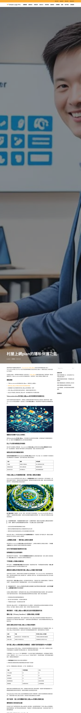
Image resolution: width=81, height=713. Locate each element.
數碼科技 (30, 4)
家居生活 (41, 4)
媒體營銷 (25, 4)
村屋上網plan (33, 374)
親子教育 (67, 4)
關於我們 (56, 1)
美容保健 (47, 4)
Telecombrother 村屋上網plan (28, 367)
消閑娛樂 (72, 4)
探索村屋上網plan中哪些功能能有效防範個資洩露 (19, 385)
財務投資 (36, 4)
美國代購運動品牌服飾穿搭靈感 (64, 385)
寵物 (62, 4)
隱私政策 (66, 1)
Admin (9, 359)
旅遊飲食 (52, 4)
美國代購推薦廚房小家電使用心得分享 (65, 383)
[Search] (73, 368)
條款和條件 (72, 1)
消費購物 (58, 4)
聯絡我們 (61, 1)
